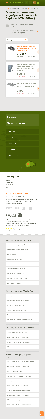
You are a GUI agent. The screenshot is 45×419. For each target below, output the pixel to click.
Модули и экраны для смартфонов (19, 342)
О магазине (13, 150)
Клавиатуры (11, 254)
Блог (10, 156)
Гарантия (12, 144)
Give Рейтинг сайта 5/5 (13, 228)
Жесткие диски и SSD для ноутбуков (19, 376)
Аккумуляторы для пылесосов (17, 385)
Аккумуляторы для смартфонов (18, 337)
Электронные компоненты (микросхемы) (21, 390)
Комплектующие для (19, 240)
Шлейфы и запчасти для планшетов (19, 319)
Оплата (11, 137)
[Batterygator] (7, 9)
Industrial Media (14, 215)
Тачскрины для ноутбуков (16, 268)
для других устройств (18, 356)
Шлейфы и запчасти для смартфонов (20, 346)
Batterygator (21, 193)
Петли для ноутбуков (14, 259)
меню (38, 2)
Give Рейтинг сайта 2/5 (8, 228)
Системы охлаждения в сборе (17, 278)
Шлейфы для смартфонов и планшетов (21, 400)
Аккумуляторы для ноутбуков (17, 245)
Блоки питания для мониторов (18, 395)
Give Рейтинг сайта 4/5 (12, 228)
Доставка (12, 131)
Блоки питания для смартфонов (18, 366)
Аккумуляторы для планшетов (17, 296)
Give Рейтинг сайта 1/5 (6, 228)
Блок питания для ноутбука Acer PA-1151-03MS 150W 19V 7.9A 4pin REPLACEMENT (26, 85)
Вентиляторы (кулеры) (15, 283)
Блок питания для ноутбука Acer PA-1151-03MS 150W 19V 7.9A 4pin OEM (26, 48)
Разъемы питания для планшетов (19, 315)
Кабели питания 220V (14, 371)
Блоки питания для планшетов (18, 300)
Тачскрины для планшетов (16, 310)
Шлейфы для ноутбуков (15, 273)
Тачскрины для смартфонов (17, 332)
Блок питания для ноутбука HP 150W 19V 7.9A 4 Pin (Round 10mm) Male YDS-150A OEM (26, 67)
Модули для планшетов (15, 305)
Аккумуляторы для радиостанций (19, 381)
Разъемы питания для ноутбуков (18, 264)
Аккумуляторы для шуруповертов (19, 404)
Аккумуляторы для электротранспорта (20, 361)
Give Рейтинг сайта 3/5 (10, 228)
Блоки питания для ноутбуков (17, 249)
